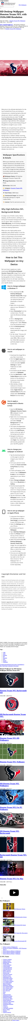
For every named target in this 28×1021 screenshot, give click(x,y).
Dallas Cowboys (7, 970)
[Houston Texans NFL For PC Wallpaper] (12, 804)
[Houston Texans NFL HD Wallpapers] (12, 735)
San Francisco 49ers (7, 998)
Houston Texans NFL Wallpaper (12, 762)
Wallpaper (5, 662)
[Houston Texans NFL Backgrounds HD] (12, 687)
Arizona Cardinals (7, 959)
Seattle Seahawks (7, 1000)
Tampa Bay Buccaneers (8, 1001)
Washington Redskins (8, 1004)
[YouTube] (14, 898)
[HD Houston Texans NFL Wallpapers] (12, 780)
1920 (4, 654)
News (4, 992)
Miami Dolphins (7, 984)
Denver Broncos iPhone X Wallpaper (12, 951)
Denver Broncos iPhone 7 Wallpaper (11, 953)
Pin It (23, 664)
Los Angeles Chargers (8, 981)
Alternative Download (13, 666)
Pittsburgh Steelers (7, 997)
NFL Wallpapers (22, 5)
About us (5, 1005)
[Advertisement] (14, 45)
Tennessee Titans (7, 1002)
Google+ (15, 664)
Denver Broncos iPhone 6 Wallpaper (11, 952)
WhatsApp (10, 664)
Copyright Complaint (8, 1008)
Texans (4, 660)
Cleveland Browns (7, 969)
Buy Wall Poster (4, 666)
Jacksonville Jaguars (8, 978)
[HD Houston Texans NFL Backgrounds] (12, 828)
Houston (5, 658)
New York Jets (6, 990)
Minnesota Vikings (7, 985)
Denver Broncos (7, 971)
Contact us (5, 1007)
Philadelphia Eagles (7, 996)
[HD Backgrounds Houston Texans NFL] (12, 711)
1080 (4, 652)
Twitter (1, 664)
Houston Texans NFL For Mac (11, 879)
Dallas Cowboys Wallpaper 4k (10, 947)
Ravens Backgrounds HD (20, 941)
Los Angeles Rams (7, 982)
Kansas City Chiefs (7, 979)
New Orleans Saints (7, 988)
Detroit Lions (6, 973)
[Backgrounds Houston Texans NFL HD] (12, 851)
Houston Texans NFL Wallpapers (17, 20)
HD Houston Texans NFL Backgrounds (9, 832)
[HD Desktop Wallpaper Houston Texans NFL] (14, 68)
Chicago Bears (6, 966)
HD (4, 656)
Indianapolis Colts (7, 977)
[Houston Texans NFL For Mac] (12, 875)
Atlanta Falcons (6, 960)
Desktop (5, 655)
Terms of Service (7, 1012)
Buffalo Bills (6, 963)
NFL (4, 659)
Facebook (5, 664)
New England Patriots (8, 986)
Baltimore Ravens (7, 962)
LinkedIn (19, 664)
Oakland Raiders (7, 994)
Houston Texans (7, 975)
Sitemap (5, 1011)
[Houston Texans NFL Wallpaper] (12, 758)
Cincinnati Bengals (7, 967)
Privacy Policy (6, 1009)
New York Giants (7, 989)
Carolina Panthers (7, 965)
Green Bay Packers (7, 974)
